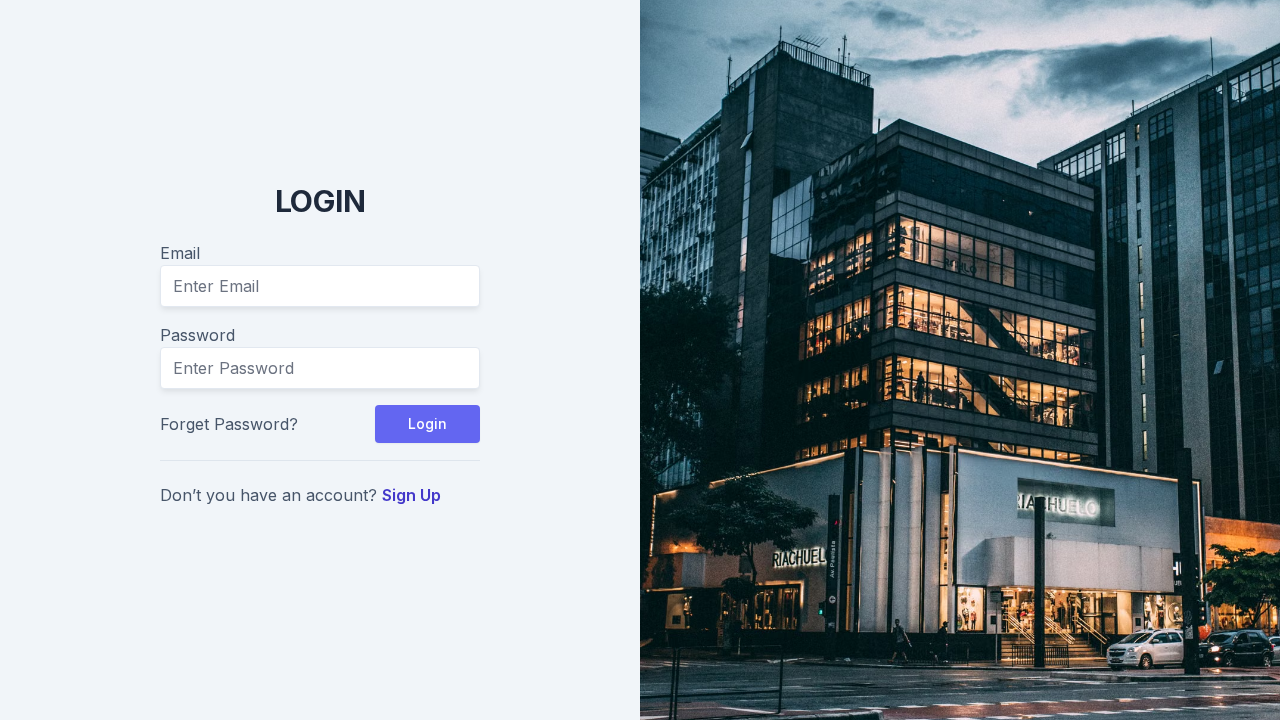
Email (180, 253)
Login (427, 423)
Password (197, 335)
